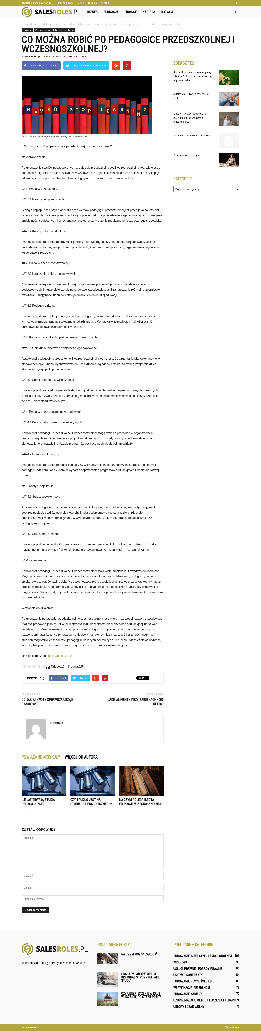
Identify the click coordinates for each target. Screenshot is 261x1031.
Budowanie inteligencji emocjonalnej (202, 956)
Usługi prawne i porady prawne (197, 969)
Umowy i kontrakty (188, 975)
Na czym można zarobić (139, 954)
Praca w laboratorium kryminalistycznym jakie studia (140, 977)
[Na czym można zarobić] (107, 958)
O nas (80, 2)
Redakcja (34, 56)
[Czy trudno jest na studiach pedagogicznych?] (92, 781)
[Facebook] (236, 3)
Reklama (92, 2)
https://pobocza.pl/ (60, 655)
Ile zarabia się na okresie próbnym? (191, 135)
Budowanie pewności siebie (193, 981)
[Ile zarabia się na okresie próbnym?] (229, 140)
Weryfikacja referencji (191, 988)
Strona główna (66, 2)
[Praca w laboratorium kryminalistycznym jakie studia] (107, 979)
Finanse (130, 12)
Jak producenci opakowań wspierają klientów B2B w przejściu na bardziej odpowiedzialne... (192, 76)
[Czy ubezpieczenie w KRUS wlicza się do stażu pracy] (107, 999)
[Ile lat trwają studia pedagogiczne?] (44, 781)
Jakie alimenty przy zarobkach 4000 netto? (136, 702)
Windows (180, 962)
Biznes (92, 12)
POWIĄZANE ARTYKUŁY (41, 757)
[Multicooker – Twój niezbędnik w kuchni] (229, 99)
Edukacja (111, 12)
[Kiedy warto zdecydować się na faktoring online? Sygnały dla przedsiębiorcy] (229, 119)
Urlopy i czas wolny (189, 1007)
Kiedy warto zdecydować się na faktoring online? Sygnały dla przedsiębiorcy (189, 117)
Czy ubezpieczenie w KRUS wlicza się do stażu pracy (141, 995)
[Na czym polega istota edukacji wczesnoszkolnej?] (141, 781)
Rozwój (167, 12)
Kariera (149, 12)
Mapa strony (232, 1027)
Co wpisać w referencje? (186, 155)
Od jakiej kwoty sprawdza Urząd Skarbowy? (47, 702)
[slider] (34, 666)
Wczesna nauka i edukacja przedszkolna (54, 30)
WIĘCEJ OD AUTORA (81, 757)
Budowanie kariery (187, 994)
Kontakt (105, 2)
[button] (234, 12)
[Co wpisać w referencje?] (229, 160)
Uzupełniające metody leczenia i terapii (204, 1000)
